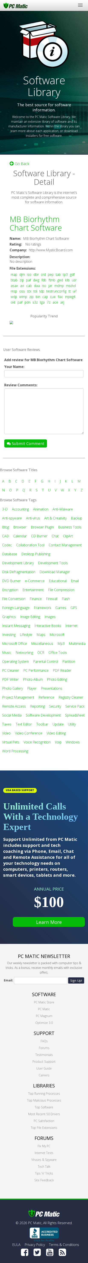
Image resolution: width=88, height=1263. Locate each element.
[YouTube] (49, 1252)
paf (28, 280)
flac (60, 296)
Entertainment (33, 589)
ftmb (51, 280)
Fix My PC (44, 1146)
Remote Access (14, 706)
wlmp (23, 296)
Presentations (51, 688)
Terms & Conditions (64, 1244)
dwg (36, 280)
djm (22, 274)
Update (58, 724)
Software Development (43, 715)
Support (44, 1033)
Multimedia (77, 643)
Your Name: (14, 366)
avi (22, 285)
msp (14, 291)
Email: (8, 980)
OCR (40, 652)
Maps (41, 634)
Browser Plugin (42, 527)
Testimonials (44, 1055)
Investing (9, 634)
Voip (58, 742)
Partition (68, 661)
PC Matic (44, 1009)
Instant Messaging (16, 625)
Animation (40, 509)
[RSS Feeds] (62, 1252)
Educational (58, 580)
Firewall (51, 598)
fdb (43, 280)
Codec (7, 545)
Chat (55, 536)
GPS (73, 607)
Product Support (44, 1062)
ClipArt (68, 536)
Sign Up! (76, 980)
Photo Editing (57, 679)
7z (48, 302)
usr (74, 280)
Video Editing (56, 733)
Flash (66, 598)
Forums (44, 1048)
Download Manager (55, 572)
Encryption (10, 589)
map (14, 274)
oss (22, 291)
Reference (46, 697)
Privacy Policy (35, 1244)
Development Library (18, 563)
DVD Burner (11, 580)
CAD (5, 536)
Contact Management (65, 545)
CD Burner (39, 536)
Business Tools (69, 527)
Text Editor (24, 724)
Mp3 (61, 643)
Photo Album (33, 679)
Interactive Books (47, 625)
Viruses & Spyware (44, 1160)
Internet (71, 625)
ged (60, 280)
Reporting (37, 706)
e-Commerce (35, 580)
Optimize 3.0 (44, 1023)
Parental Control (45, 661)
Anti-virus (33, 518)
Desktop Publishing (35, 554)
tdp (41, 291)
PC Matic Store (44, 1002)
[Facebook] (24, 1252)
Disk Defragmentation (18, 572)
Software (44, 994)
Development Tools (53, 563)
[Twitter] (37, 1252)
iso (29, 274)
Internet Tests (44, 1153)
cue (53, 296)
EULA (16, 1244)
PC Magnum (44, 1016)
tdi (35, 291)
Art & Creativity (55, 518)
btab (14, 280)
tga (42, 302)
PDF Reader (62, 670)
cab (29, 285)
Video (6, 733)
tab (58, 274)
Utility (72, 724)
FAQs (44, 1041)
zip (22, 280)
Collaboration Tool (30, 545)
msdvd (71, 285)
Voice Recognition (37, 742)
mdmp (59, 285)
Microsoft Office (14, 643)
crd (43, 274)
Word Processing (15, 751)
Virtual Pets (10, 742)
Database (9, 554)
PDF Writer (10, 679)
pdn (27, 302)
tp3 (65, 274)
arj (62, 302)
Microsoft (57, 634)
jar (50, 285)
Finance (36, 598)
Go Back (21, 163)
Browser (19, 527)
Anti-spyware (12, 518)
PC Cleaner (10, 670)
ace (55, 302)
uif (74, 291)
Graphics (9, 616)
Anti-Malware (63, 509)
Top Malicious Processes (44, 1100)
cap (45, 296)
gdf (72, 274)
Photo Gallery (12, 688)
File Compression (61, 589)
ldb (67, 280)
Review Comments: (20, 385)
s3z (35, 302)
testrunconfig (56, 291)
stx (29, 291)
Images (50, 616)
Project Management (18, 697)
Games (60, 607)
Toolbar (42, 724)
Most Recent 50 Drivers (44, 1114)
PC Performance (35, 670)
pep (51, 274)
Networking (24, 652)
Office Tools (57, 652)
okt (13, 302)
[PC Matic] (15, 5)
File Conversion (13, 598)
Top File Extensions (44, 1128)
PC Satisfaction (44, 1121)
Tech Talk (44, 1166)
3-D (5, 509)
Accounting (20, 509)
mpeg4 (70, 296)
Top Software (44, 1107)
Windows (73, 742)
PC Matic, (35, 1223)
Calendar (20, 536)
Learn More (49, 922)
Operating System (15, 661)
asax (14, 285)
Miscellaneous (42, 643)
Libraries (44, 1085)
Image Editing (30, 616)
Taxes (6, 724)
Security (55, 706)
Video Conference (28, 733)
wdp (14, 296)
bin (38, 296)
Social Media (12, 715)
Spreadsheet (75, 715)
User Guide (44, 1068)
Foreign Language (15, 607)
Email (75, 580)
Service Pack (74, 706)
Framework (42, 607)
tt (70, 291)
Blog (5, 527)
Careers (44, 1075)
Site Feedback (44, 1180)
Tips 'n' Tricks (44, 1173)
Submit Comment (27, 443)
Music (6, 652)
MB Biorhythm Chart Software (36, 223)
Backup (76, 518)
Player (32, 688)
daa (37, 285)
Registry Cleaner (71, 697)
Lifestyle (26, 634)
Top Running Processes (44, 1093)
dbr (36, 274)
